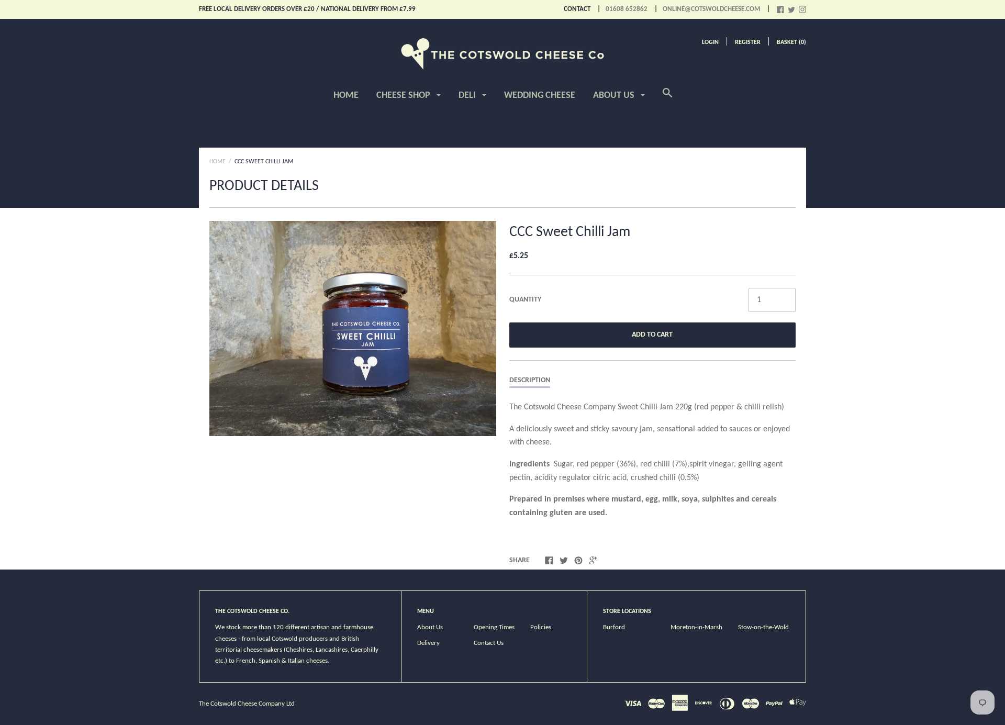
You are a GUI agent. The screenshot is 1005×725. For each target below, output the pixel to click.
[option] (352, 328)
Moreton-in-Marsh (696, 627)
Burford (614, 627)
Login (710, 42)
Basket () (791, 42)
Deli (468, 96)
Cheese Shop (404, 96)
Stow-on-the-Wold (763, 627)
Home (346, 96)
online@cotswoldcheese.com (711, 9)
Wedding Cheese (539, 96)
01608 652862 (626, 9)
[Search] (667, 99)
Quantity (525, 300)
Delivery (428, 643)
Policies (540, 627)
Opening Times (494, 627)
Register (748, 42)
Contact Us (489, 643)
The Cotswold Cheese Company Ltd (247, 703)
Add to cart (652, 335)
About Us (614, 96)
